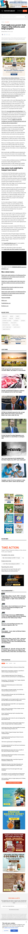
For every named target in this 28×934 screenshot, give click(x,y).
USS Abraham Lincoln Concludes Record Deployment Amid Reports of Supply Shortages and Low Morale (13, 774)
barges (9, 37)
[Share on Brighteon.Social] (2, 35)
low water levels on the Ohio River (15, 111)
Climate (11, 37)
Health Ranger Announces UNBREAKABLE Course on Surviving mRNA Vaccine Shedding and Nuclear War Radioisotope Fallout (13, 616)
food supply (18, 38)
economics (6, 38)
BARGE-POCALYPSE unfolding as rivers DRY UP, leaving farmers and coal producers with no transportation (13, 121)
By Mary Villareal (4, 31)
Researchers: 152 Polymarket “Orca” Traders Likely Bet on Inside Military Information (13, 681)
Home (2, 22)
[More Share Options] (9, 35)
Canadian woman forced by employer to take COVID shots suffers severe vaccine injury (13, 480)
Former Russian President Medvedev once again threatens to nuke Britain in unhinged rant (12, 437)
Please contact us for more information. (9, 571)
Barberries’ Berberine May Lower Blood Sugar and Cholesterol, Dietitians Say (12, 760)
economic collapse (6, 320)
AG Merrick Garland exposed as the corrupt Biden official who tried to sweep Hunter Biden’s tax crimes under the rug (13, 414)
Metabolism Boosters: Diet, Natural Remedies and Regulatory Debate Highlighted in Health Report (12, 765)
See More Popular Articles (14, 782)
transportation (22, 39)
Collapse (7, 22)
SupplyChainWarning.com (10, 243)
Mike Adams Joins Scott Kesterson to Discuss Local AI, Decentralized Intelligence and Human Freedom (13, 607)
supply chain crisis (11, 39)
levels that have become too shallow (10, 95)
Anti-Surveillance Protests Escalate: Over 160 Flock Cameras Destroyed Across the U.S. (12, 690)
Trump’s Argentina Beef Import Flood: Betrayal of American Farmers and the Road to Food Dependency (13, 676)
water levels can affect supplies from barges (14, 249)
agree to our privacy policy (11, 927)
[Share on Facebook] (5, 35)
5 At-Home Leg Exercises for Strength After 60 (11, 741)
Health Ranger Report (7, 590)
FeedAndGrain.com (6, 303)
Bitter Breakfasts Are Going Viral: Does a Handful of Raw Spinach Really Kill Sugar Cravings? (12, 750)
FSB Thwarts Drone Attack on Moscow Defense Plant (12, 667)
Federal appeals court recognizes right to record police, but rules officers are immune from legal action (13, 700)
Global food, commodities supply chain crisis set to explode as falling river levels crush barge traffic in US (13, 283)
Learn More (6, 930)
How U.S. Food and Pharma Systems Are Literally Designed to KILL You (12, 624)
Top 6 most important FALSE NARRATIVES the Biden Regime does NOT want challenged (13, 459)
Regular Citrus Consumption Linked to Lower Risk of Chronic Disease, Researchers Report (12, 671)
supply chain (5, 39)
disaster (18, 37)
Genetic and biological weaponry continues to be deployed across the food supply (12, 391)
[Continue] (25, 906)
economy (10, 38)
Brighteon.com (4, 305)
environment (14, 38)
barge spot (5, 37)
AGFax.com (4, 300)
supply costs (17, 39)
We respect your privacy (14, 909)
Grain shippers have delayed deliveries (10, 78)
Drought (21, 37)
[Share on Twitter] (7, 35)
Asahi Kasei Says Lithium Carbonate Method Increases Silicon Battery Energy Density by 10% (13, 728)
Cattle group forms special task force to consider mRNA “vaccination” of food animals (13, 369)
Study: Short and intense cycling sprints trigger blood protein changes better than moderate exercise (12, 723)
